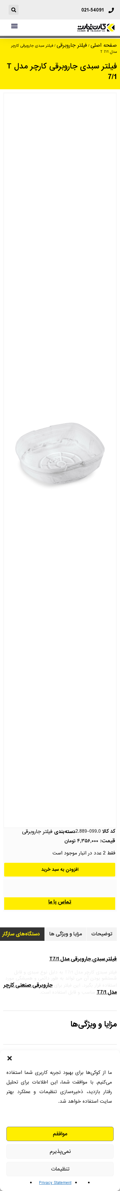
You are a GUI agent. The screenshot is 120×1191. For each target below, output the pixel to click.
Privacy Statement (55, 1183)
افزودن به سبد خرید (59, 869)
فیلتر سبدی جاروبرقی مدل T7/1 (83, 959)
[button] (9, 1058)
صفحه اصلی (104, 45)
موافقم (60, 1134)
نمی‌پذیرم (60, 1151)
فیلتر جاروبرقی (72, 45)
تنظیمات (60, 1169)
